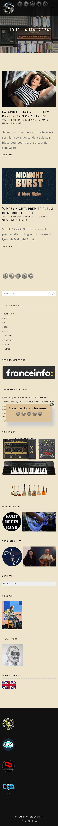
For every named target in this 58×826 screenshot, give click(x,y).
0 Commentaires (31, 120)
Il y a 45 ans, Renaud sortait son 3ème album (30, 397)
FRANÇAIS (8, 335)
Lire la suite (7, 154)
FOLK (6, 331)
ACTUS (45, 120)
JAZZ (20, 123)
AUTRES (7, 349)
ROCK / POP (23, 220)
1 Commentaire (31, 217)
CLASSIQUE (8, 340)
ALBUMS (6, 123)
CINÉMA (7, 344)
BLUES (14, 123)
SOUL (6, 327)
